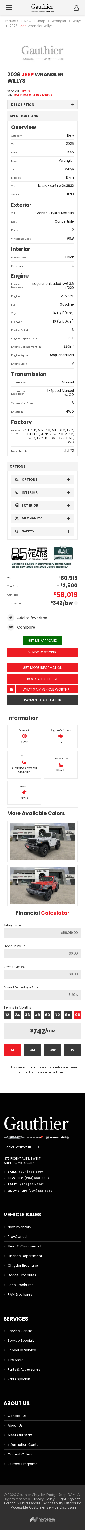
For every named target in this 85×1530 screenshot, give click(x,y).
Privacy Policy (43, 1499)
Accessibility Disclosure (62, 1503)
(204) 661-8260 (40, 1191)
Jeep (41, 21)
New (27, 21)
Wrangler (58, 21)
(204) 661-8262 (32, 1184)
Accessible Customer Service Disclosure (43, 1507)
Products (11, 21)
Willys (76, 21)
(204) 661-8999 (31, 1172)
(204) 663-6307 (37, 1178)
